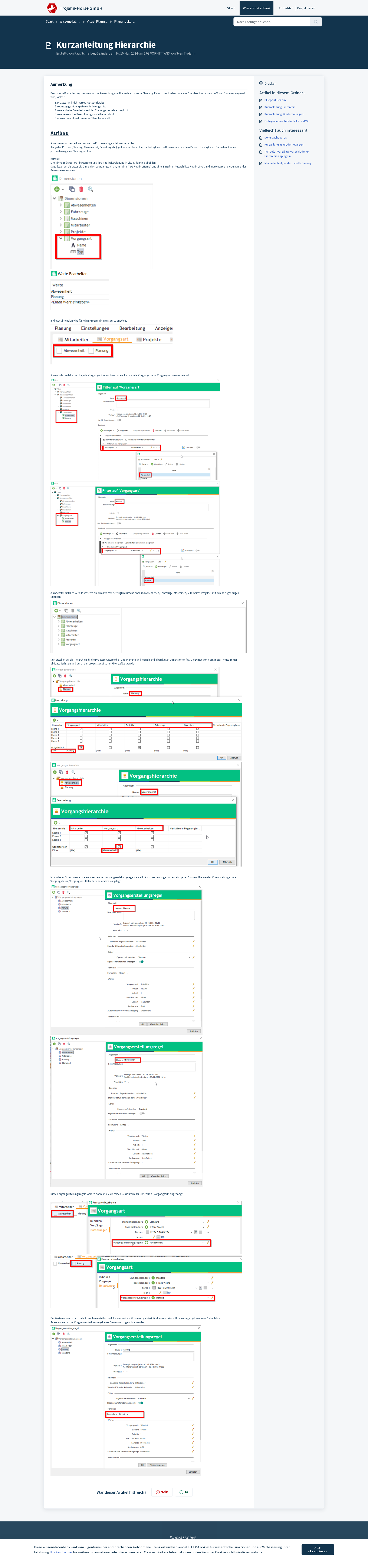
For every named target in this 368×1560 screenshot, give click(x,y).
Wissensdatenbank (256, 8)
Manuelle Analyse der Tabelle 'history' (288, 163)
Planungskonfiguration (131, 21)
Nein (164, 1491)
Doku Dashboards (275, 137)
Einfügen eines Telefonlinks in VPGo (286, 121)
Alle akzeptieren (318, 1549)
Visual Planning (98, 21)
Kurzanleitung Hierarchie (280, 107)
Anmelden (286, 8)
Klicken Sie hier (61, 1552)
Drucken (270, 83)
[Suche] (316, 21)
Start (231, 8)
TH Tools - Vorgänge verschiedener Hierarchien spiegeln (286, 154)
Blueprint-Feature (275, 100)
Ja (186, 1491)
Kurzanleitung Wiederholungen (283, 114)
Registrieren (306, 8)
